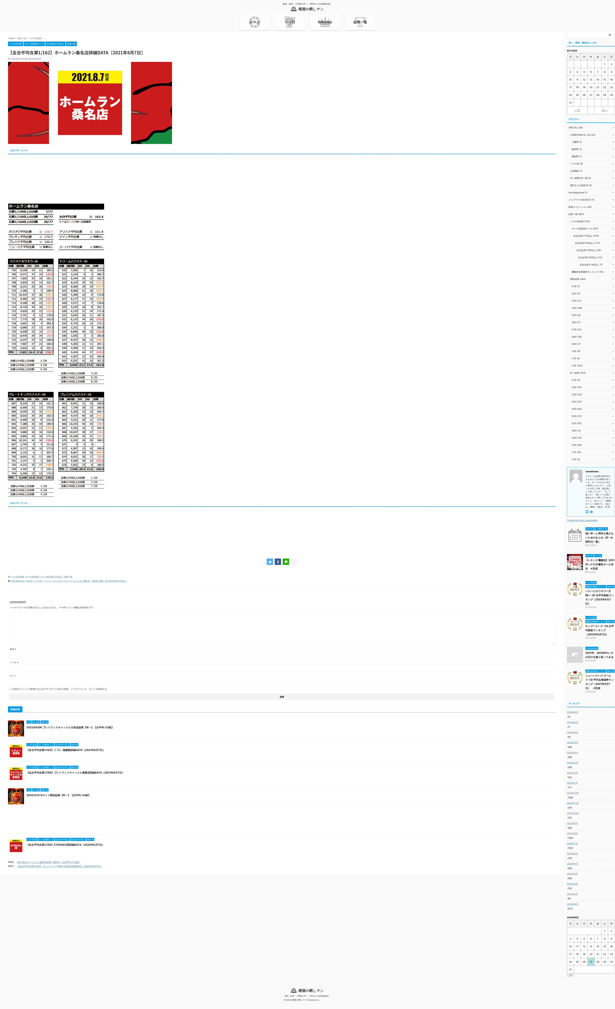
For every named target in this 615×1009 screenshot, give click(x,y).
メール (14, 662)
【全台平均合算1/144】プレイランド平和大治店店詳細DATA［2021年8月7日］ (59, 866)
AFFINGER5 (325, 1000)
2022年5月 (572, 742)
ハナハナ (47, 581)
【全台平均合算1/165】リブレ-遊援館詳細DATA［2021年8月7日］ (65, 750)
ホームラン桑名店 (81, 581)
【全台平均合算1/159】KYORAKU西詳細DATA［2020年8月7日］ (65, 844)
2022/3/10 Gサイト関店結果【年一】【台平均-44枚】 (58, 795)
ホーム (255, 22)
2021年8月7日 (18, 581)
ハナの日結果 (17, 576)
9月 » (604, 110)
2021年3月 (572, 884)
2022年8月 (572, 732)
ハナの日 (38, 581)
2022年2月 (572, 772)
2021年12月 (573, 793)
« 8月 (570, 975)
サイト (13, 675)
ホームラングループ (62, 581)
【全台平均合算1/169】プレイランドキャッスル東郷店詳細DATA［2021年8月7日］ (75, 772)
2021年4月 (572, 873)
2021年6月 (572, 853)
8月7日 (29, 581)
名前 (13, 649)
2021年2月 (572, 894)
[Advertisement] (104, 177)
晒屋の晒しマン (311, 9)
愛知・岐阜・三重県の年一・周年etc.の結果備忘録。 (307, 996)
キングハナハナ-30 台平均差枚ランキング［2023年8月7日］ (599, 630)
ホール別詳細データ (34, 576)
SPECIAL (325, 22)
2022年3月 (572, 762)
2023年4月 (572, 722)
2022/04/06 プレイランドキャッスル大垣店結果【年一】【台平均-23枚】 (70, 727)
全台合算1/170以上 (54, 576)
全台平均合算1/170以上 (116, 581)
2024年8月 (572, 712)
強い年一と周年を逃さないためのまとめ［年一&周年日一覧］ (599, 537)
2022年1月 (572, 783)
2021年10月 (573, 813)
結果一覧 (360, 22)
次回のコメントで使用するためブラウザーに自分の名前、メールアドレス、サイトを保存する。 (60, 689)
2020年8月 (572, 904)
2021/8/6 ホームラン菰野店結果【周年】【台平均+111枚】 (48, 862)
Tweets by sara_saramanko (582, 520)
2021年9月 (572, 823)
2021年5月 (572, 863)
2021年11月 (573, 803)
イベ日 (290, 22)
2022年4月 (572, 752)
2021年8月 (572, 833)
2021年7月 (572, 843)
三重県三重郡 (97, 581)
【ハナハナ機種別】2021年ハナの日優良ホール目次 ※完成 (600, 564)
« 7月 (577, 110)
